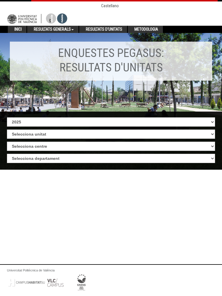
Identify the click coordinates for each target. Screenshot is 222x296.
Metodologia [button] (146, 29)
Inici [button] (18, 29)
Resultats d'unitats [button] (104, 29)
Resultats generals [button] (52, 29)
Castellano (110, 5)
